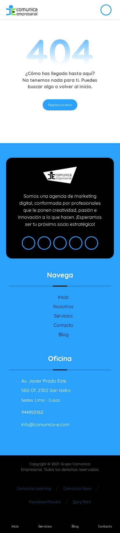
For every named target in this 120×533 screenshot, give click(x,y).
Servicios (63, 316)
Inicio (63, 297)
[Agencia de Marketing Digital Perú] (22, 10)
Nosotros (63, 306)
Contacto (63, 325)
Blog (63, 334)
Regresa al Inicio (60, 105)
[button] (28, 243)
